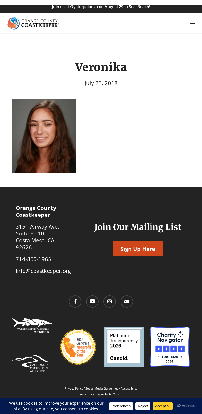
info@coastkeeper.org (43, 270)
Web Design (88, 394)
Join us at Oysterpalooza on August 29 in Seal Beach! (101, 6)
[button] (192, 23)
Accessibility (129, 388)
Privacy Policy (74, 388)
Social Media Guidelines (101, 388)
